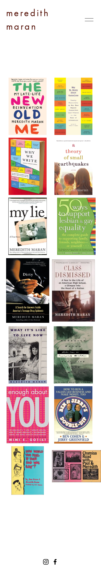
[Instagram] (46, 562)
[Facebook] (55, 562)
